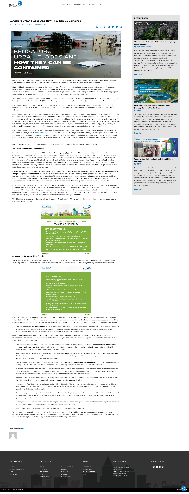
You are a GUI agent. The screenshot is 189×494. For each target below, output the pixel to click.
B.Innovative (66, 476)
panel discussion (41, 133)
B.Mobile (64, 472)
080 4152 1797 (123, 475)
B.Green (64, 469)
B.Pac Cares (44, 476)
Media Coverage (89, 472)
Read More (138, 74)
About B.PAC (67, 4)
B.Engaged (44, 472)
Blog (84, 474)
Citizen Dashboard (16, 469)
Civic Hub (43, 469)
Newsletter (87, 469)
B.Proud (64, 474)
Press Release (88, 467)
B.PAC (14, 24)
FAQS (11, 472)
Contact (92, 4)
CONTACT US (13, 474)
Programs (77, 4)
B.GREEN (46, 24)
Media (85, 4)
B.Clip (42, 467)
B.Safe (42, 474)
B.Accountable (67, 467)
